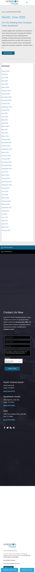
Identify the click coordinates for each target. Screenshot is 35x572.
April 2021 (5, 133)
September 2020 (7, 149)
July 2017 (5, 214)
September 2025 (7, 107)
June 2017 (5, 217)
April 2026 (5, 84)
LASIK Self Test (27, 570)
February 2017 (6, 230)
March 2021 (5, 136)
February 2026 (6, 90)
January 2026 (6, 94)
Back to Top (8, 567)
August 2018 (5, 188)
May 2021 (5, 129)
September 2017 (7, 207)
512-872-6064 (15, 557)
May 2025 (5, 120)
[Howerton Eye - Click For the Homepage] (9, 545)
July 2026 (5, 74)
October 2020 (6, 146)
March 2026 (5, 87)
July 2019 (5, 172)
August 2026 (5, 71)
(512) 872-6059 (9, 405)
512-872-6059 (6, 557)
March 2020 (5, 152)
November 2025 (6, 100)
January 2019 (6, 178)
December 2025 (6, 97)
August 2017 (5, 211)
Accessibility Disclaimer (9, 560)
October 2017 (6, 204)
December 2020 (6, 142)
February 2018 (6, 201)
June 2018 (5, 191)
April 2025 (5, 123)
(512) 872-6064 (9, 420)
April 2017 (5, 224)
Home (3, 12)
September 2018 (7, 185)
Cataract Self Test (9, 570)
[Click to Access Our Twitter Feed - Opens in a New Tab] (8, 428)
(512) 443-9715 (9, 391)
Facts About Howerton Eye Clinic (11, 563)
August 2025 (5, 110)
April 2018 (5, 194)
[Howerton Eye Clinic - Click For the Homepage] (12, 2)
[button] (26, 2)
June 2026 (5, 77)
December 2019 (6, 162)
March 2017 (5, 227)
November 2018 (6, 181)
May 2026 (5, 81)
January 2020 (6, 159)
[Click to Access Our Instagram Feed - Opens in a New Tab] (14, 428)
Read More (8, 53)
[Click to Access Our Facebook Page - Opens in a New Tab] (4, 428)
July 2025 (5, 113)
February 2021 (6, 139)
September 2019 (7, 168)
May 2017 (5, 220)
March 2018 (5, 198)
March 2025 (5, 126)
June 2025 (5, 116)
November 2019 (6, 165)
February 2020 (6, 155)
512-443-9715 (26, 555)
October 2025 (6, 103)
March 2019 (5, 175)
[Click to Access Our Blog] (11, 428)
